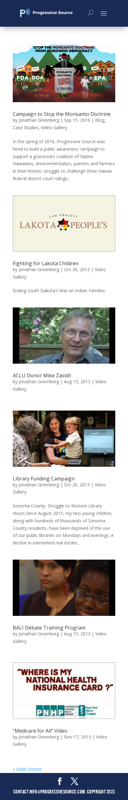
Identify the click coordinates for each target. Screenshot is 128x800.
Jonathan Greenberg (39, 120)
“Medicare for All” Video (40, 730)
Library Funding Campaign (44, 478)
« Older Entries (27, 769)
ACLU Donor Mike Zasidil (42, 375)
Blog (99, 120)
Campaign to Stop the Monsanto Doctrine (62, 114)
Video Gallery (54, 127)
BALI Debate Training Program (49, 627)
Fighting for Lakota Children (46, 263)
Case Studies (26, 127)
